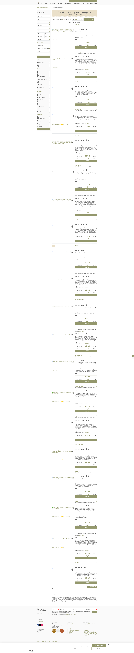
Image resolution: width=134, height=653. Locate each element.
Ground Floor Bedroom (43, 79)
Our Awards (70, 632)
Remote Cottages (42, 106)
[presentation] (73, 31)
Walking (40, 126)
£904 (88, 75)
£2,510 (88, 494)
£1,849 (88, 348)
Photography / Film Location (43, 104)
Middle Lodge (78, 52)
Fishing (40, 121)
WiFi (40, 89)
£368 (88, 126)
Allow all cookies (99, 645)
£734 (88, 72)
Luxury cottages (71, 625)
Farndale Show (86, 630)
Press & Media (54, 641)
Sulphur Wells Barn (79, 219)
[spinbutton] (43, 25)
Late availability (71, 624)
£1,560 (87, 290)
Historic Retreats (42, 97)
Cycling (40, 120)
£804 (88, 45)
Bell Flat (77, 135)
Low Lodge (77, 81)
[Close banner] (108, 644)
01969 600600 (93, 3)
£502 (88, 129)
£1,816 (88, 580)
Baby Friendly (41, 94)
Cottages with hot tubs (72, 628)
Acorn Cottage (78, 109)
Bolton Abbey (81, 331)
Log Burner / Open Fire (43, 82)
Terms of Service (73, 614)
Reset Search (44, 128)
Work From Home (42, 111)
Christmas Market (42, 118)
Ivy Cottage (77, 24)
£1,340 (87, 156)
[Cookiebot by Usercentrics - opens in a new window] (30, 651)
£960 (88, 238)
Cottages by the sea (72, 629)
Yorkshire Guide (77, 3)
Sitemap (70, 633)
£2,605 (88, 321)
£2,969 (88, 556)
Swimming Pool (41, 87)
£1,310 (88, 379)
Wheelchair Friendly (42, 109)
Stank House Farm (79, 299)
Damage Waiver (47, 641)
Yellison (77, 501)
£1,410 (88, 265)
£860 (88, 213)
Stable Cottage (78, 355)
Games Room (41, 74)
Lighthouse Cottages (42, 101)
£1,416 (87, 578)
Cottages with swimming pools (74, 630)
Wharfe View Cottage (80, 328)
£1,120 (87, 346)
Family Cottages (41, 95)
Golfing (40, 123)
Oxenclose (77, 245)
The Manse (77, 471)
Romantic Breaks (42, 108)
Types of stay (71, 631)
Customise (40, 650)
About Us (42, 641)
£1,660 (88, 158)
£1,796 (87, 553)
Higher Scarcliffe (79, 386)
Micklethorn (78, 562)
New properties (71, 623)
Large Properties (42, 99)
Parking (40, 84)
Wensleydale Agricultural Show (89, 631)
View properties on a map (78, 19)
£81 (89, 210)
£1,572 (87, 318)
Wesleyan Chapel (79, 532)
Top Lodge (77, 416)
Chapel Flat (77, 272)
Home (46, 3)
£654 (88, 42)
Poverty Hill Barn (79, 444)
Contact (38, 641)
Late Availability (41, 65)
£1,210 (87, 406)
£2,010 (87, 492)
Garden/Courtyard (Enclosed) (41, 77)
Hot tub (40, 81)
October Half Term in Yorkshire (89, 625)
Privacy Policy (67, 614)
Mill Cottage (78, 165)
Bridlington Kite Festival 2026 (89, 636)
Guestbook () (55, 39)
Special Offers (41, 62)
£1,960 (88, 292)
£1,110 (87, 262)
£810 (88, 236)
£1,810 (88, 464)
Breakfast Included (42, 71)
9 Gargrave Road (79, 194)
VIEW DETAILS (86, 47)
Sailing (40, 124)
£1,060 (87, 377)
